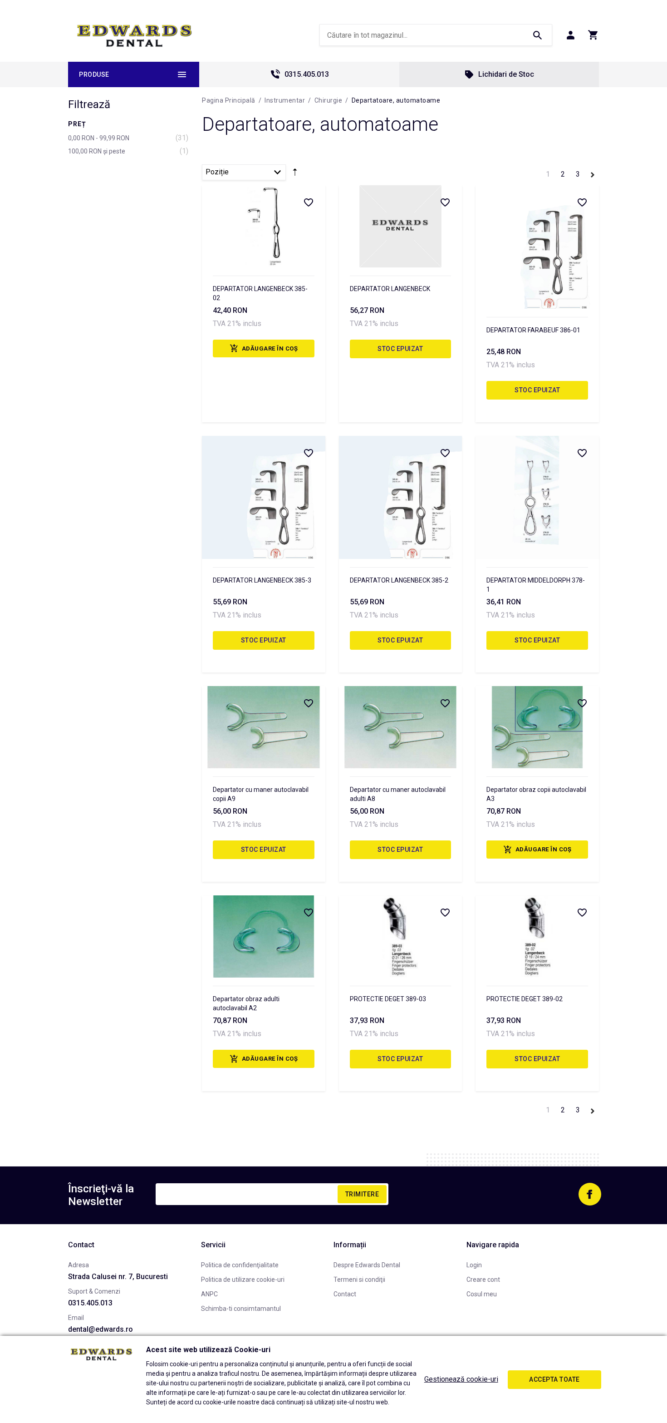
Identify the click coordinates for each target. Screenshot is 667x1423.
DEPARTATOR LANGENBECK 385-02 (260, 293)
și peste (96, 151)
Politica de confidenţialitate (240, 1265)
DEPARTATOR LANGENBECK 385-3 (262, 580)
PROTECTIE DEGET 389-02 (524, 999)
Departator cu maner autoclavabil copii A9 (261, 794)
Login (474, 1265)
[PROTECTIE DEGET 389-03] (400, 936)
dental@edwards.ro (100, 1329)
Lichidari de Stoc (506, 74)
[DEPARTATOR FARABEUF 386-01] (537, 247)
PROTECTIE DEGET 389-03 (388, 999)
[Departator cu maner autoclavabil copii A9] (263, 727)
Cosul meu (481, 1294)
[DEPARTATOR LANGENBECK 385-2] (400, 497)
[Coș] (593, 35)
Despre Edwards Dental (367, 1265)
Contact (345, 1294)
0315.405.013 (306, 74)
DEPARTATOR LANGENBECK (390, 288)
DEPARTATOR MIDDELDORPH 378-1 (535, 585)
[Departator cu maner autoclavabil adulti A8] (400, 727)
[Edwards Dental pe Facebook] (590, 1194)
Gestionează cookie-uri (461, 1379)
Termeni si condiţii (359, 1279)
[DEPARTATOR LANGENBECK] (400, 226)
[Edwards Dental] (134, 35)
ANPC (209, 1294)
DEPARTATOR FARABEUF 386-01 (533, 330)
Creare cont (483, 1279)
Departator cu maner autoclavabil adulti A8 (398, 794)
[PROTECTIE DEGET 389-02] (537, 936)
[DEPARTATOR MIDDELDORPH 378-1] (537, 497)
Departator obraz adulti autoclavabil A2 (246, 1003)
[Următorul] (592, 173)
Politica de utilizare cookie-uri (242, 1279)
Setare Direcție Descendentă (295, 174)
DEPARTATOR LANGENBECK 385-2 (399, 580)
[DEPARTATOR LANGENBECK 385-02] (263, 226)
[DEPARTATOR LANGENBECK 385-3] (263, 497)
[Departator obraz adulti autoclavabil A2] (263, 936)
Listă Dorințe (308, 202)
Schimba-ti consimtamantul (241, 1308)
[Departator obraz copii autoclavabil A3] (537, 727)
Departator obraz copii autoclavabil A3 (536, 794)
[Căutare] (537, 35)
